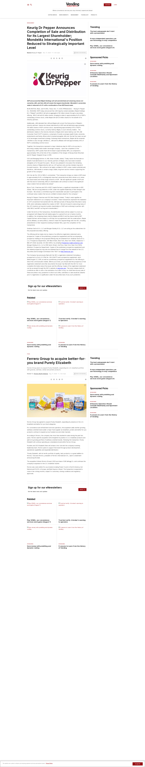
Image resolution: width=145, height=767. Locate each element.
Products (94, 14)
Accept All (137, 763)
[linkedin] (54, 58)
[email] (62, 58)
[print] (85, 58)
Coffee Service (52, 14)
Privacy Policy (49, 763)
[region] (72, 764)
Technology (85, 14)
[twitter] (56, 58)
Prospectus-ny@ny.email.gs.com (72, 243)
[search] (31, 5)
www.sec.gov (61, 268)
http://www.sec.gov (67, 251)
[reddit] (59, 58)
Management (75, 14)
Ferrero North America (41, 373)
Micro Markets (63, 14)
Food (28, 353)
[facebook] (51, 58)
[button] (28, 5)
